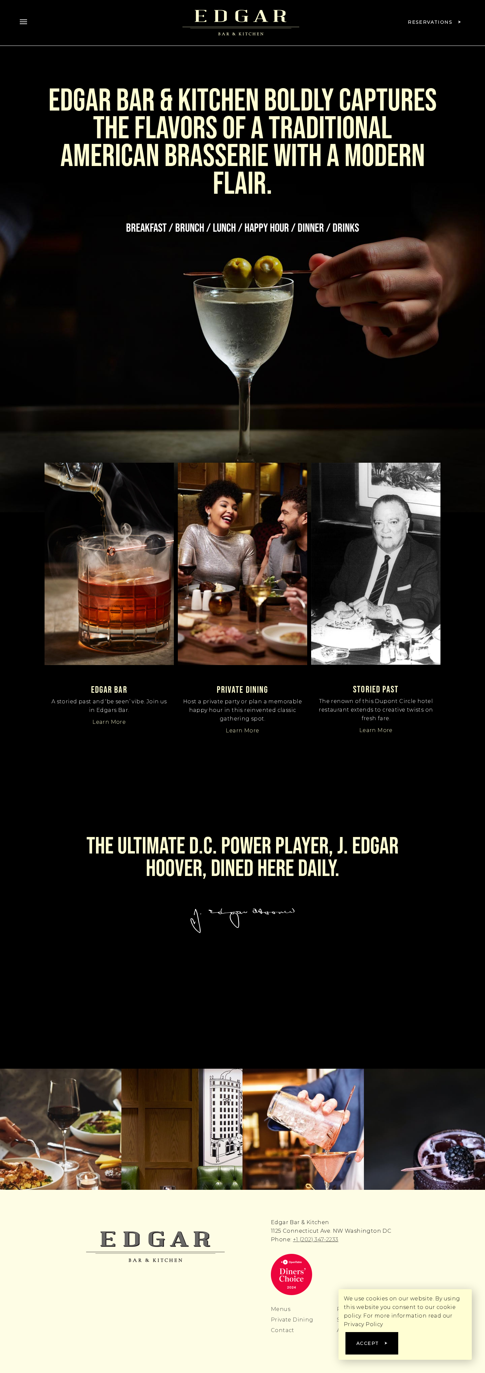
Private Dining (242, 689)
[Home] (155, 1246)
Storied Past (376, 689)
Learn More (109, 722)
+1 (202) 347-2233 (316, 1239)
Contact (282, 1330)
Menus (280, 1309)
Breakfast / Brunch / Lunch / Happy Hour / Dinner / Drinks (242, 227)
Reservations (430, 22)
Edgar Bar (109, 689)
